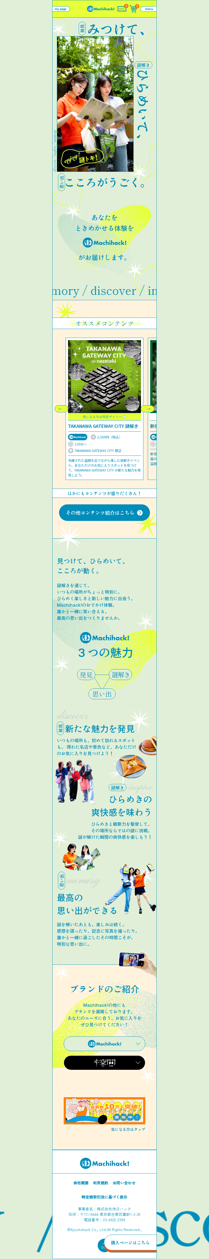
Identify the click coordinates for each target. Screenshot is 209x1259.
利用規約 (100, 1182)
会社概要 (81, 1182)
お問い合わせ (124, 1182)
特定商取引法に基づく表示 (104, 1197)
